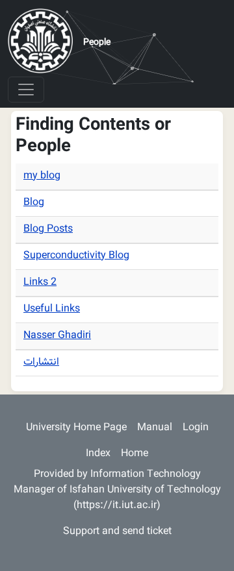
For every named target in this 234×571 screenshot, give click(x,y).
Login (196, 428)
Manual (154, 428)
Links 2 (40, 282)
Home (134, 454)
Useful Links (51, 309)
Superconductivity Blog (76, 256)
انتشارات (41, 362)
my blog (41, 176)
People (96, 43)
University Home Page (76, 428)
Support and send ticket (117, 532)
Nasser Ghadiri (57, 336)
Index (98, 454)
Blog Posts (48, 229)
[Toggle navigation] (26, 90)
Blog (33, 203)
